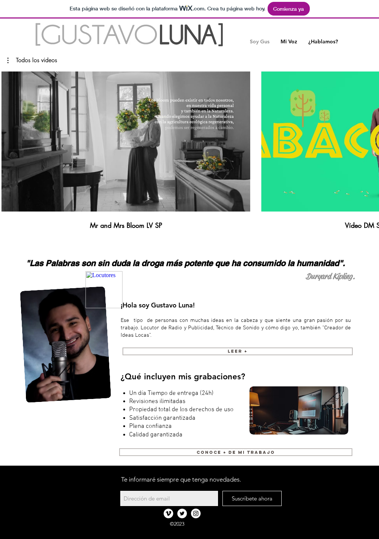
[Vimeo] (168, 513)
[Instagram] (196, 513)
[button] (289, 42)
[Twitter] (182, 513)
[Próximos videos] (369, 140)
